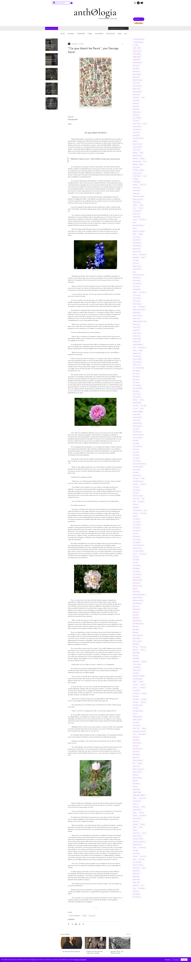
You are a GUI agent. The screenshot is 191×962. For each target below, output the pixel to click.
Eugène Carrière (137, 266)
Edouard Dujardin (137, 245)
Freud (134, 306)
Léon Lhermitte (136, 565)
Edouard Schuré (137, 248)
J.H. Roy (141, 408)
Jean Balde (135, 440)
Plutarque (144, 728)
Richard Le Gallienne (138, 760)
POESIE (135, 681)
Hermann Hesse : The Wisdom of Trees (117, 952)
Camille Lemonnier (137, 173)
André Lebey (136, 109)
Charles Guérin (136, 187)
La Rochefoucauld (137, 510)
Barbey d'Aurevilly (137, 155)
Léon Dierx (135, 562)
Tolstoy (134, 847)
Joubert (143, 478)
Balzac (141, 152)
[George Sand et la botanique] (71, 943)
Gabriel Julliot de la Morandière (140, 309)
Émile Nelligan (136, 894)
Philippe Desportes (137, 716)
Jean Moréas (136, 455)
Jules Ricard (136, 492)
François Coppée (137, 304)
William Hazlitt (136, 879)
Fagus (134, 272)
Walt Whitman (136, 870)
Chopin (141, 205)
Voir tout (128, 934)
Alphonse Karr (136, 94)
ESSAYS (141, 234)
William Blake (136, 876)
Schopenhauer (142, 798)
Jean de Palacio (136, 461)
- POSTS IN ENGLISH (138, 42)
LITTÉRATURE (81, 33)
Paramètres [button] (167, 959)
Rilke (134, 763)
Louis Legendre (136, 530)
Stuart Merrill (143, 815)
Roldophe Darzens (137, 777)
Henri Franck (136, 379)
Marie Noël (135, 615)
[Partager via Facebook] (68, 924)
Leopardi (135, 516)
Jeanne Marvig (136, 469)
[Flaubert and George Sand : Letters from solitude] (95, 943)
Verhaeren (135, 856)
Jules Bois (135, 484)
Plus (125, 33)
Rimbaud (140, 763)
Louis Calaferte (136, 522)
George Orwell (136, 327)
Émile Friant (136, 891)
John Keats (135, 478)
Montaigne (135, 655)
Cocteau (141, 208)
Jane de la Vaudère (137, 437)
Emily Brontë (136, 257)
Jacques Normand (137, 417)
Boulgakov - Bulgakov (138, 164)
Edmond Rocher (137, 240)
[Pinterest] (138, 2)
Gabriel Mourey (136, 312)
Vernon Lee (143, 856)
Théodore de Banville (138, 838)
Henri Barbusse (136, 370)
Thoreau (144, 833)
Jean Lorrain (136, 452)
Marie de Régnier (137, 620)
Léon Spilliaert (136, 568)
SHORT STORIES (137, 792)
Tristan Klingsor (142, 847)
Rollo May (135, 780)
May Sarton (135, 649)
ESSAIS (134, 234)
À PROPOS (71, 33)
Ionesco (142, 399)
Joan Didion (136, 472)
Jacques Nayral (136, 414)
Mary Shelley (136, 629)
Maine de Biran (136, 583)
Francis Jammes (136, 295)
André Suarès (136, 115)
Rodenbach (135, 774)
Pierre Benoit (136, 722)
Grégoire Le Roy (137, 353)
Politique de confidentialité (80, 959)
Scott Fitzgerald (136, 801)
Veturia (134, 859)
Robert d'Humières (137, 772)
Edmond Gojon (136, 237)
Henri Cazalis (136, 373)
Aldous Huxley (136, 83)
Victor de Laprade (137, 862)
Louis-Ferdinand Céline (138, 545)
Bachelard (135, 152)
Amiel (142, 97)
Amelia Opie (136, 97)
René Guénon (136, 751)
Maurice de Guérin (137, 641)
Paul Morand (136, 693)
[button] (71, 2)
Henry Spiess (136, 391)
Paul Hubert (142, 687)
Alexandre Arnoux (137, 85)
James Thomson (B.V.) (138, 434)
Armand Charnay (137, 126)
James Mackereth (137, 431)
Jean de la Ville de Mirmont (139, 463)
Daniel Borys (142, 219)
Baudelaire (135, 158)
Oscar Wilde (136, 673)
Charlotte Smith (136, 202)
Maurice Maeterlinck (138, 635)
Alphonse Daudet (137, 91)
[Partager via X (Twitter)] (72, 924)
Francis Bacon (143, 292)
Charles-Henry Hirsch (138, 199)
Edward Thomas (137, 251)
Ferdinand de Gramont (138, 274)
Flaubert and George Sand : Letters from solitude (95, 952)
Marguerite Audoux (137, 597)
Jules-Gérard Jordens (138, 495)
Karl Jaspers (141, 501)
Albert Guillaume (137, 74)
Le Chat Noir (143, 513)
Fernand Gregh (136, 277)
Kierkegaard (136, 507)
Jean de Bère (136, 458)
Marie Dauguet (136, 609)
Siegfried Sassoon (137, 809)
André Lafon (136, 106)
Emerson (135, 254)
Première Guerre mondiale (139, 731)
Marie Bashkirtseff (137, 603)
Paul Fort (135, 687)
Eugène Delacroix (137, 269)
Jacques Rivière (136, 420)
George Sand (92, 915)
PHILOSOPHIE (99, 33)
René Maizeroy (136, 754)
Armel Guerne (136, 132)
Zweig (134, 888)
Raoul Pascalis (136, 737)
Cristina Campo (136, 213)
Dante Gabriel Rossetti (138, 225)
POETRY (141, 681)
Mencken (143, 649)
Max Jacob (135, 647)
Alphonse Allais (136, 88)
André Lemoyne (137, 112)
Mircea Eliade (136, 652)
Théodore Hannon (137, 836)
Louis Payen (135, 533)
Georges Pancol (136, 341)
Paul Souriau (136, 696)
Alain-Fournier (136, 65)
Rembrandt (135, 745)
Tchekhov (135, 830)
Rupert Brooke (136, 789)
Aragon (144, 123)
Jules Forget (136, 487)
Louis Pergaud (136, 536)
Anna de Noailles (137, 117)
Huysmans (135, 399)
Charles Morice (136, 190)
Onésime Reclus (137, 670)
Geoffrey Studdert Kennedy (139, 321)
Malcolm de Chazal (137, 586)
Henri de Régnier (137, 385)
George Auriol (136, 324)
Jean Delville (136, 443)
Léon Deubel (136, 559)
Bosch (144, 161)
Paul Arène (135, 684)
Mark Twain (135, 626)
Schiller (134, 798)
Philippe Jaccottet (137, 719)
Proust (134, 734)
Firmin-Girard (136, 286)
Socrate (135, 812)
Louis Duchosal (136, 527)
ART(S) (119, 33)
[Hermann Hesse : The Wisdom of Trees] (119, 943)
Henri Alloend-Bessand (138, 367)
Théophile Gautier (137, 844)
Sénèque (143, 824)
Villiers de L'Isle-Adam (138, 865)
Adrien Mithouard (137, 62)
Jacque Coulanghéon (138, 411)
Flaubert (135, 292)
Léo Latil (135, 554)
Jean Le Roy (136, 449)
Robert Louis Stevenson (138, 769)
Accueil (63, 33)
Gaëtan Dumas (136, 318)
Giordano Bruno (142, 347)
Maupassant (136, 632)
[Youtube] (141, 2)
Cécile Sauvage (136, 216)
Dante (134, 222)
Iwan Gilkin (143, 405)
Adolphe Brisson (137, 56)
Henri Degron (136, 376)
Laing (145, 510)
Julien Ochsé (136, 498)
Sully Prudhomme (137, 818)
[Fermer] (189, 959)
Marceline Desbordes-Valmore (140, 594)
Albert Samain (136, 77)
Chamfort (135, 184)
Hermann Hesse (136, 394)
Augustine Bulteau (137, 147)
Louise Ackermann (137, 548)
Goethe (135, 350)
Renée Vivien (136, 757)
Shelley (143, 806)
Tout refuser (176, 959)
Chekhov (135, 205)
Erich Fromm (136, 263)
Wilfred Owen (136, 873)
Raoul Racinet (136, 740)
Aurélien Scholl (136, 149)
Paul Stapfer (136, 699)
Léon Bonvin (136, 556)
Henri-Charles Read (137, 388)
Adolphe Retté (136, 59)
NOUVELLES (136, 658)
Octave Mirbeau (137, 667)
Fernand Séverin (137, 280)
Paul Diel (143, 684)
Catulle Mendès (136, 181)
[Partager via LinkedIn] (76, 924)
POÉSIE (90, 33)
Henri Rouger (136, 382)
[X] (135, 2)
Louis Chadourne (137, 524)
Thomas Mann (136, 833)
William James (136, 882)
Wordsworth (136, 885)
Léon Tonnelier (136, 571)
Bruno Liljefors (136, 167)
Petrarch (135, 713)
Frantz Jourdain (136, 301)
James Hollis (136, 429)
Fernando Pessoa (137, 283)
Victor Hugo (141, 859)
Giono (134, 347)
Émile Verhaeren (137, 897)
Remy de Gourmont (137, 748)
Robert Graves (136, 766)
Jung (143, 498)
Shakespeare (136, 806)
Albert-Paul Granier (137, 80)
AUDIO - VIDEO (137, 48)
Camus (144, 176)
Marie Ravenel (136, 617)
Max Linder (143, 647)
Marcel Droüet (136, 591)
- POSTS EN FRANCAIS (74, 915)
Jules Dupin (143, 484)
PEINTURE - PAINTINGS (138, 676)
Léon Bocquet (142, 554)
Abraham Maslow (137, 53)
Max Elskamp (136, 644)
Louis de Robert (136, 542)
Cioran (134, 208)
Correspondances (137, 210)
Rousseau (135, 786)
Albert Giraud (136, 71)
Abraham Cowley (137, 51)
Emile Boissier (143, 254)
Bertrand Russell (137, 161)
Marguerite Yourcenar (138, 600)
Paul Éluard (143, 702)
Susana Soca (136, 821)
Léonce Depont (136, 577)
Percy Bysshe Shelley (138, 711)
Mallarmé (135, 588)
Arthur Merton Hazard (138, 138)
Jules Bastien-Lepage (138, 481)
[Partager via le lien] (79, 924)
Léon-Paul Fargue (137, 574)
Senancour (135, 804)
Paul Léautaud (136, 690)
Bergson (143, 158)
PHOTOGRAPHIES (137, 679)
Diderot (135, 228)
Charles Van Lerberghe (138, 196)
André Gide (136, 103)
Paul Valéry (143, 699)
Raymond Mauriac (137, 743)
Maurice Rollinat (136, 638)
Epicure (143, 257)
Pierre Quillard (136, 725)
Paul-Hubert (136, 708)
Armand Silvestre (137, 129)
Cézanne (135, 219)
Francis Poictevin (137, 298)
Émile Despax (141, 888)
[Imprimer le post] (83, 924)
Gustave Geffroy (137, 356)
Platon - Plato (136, 728)
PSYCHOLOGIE (110, 33)
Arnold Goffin (136, 135)
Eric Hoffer (135, 260)
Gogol (140, 350)
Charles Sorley (136, 193)
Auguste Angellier (137, 144)
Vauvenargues (136, 853)
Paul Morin (143, 693)
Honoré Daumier (137, 397)
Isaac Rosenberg (137, 402)
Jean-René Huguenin (138, 466)
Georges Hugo (136, 335)
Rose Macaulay (136, 783)
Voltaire (143, 868)
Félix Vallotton (141, 306)
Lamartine (135, 513)
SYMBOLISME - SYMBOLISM (140, 795)
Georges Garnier (137, 333)
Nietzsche (144, 661)
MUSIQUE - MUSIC (137, 580)
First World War (136, 289)
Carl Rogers (135, 179)
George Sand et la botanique (71, 951)
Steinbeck (141, 812)
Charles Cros (143, 184)
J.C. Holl (135, 408)
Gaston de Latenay (137, 315)
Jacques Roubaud (137, 423)
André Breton (136, 100)
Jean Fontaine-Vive (137, 446)
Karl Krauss (135, 504)
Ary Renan (135, 141)
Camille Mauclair (137, 176)
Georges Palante (137, 338)
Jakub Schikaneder (137, 426)
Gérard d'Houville (137, 359)
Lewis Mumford (136, 519)
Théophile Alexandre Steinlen (140, 841)
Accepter (184, 959)
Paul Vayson (135, 702)
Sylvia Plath (135, 824)
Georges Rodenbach (138, 344)
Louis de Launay (136, 539)
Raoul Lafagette (142, 734)
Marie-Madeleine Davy (138, 623)
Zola (142, 885)
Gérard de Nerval (137, 362)
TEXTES (84, 915)
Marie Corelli (136, 606)
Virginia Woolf (136, 868)
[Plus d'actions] (122, 44)
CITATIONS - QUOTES (138, 170)
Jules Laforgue (136, 490)
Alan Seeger (136, 68)
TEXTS (140, 827)
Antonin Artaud (136, 123)
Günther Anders (137, 365)
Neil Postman (136, 661)
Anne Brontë (136, 120)
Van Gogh (135, 850)
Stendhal (135, 815)
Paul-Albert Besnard (138, 705)
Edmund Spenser (137, 242)
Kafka (134, 501)
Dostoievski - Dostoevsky (138, 231)
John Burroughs (137, 475)
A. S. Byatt (135, 45)
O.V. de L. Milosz (137, 664)
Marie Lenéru (136, 612)
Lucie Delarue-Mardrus (138, 551)
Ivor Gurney (135, 405)
